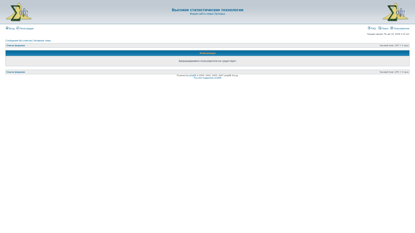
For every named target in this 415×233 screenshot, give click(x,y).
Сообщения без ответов (18, 40)
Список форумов (15, 45)
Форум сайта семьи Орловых (207, 13)
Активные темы (42, 40)
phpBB (192, 75)
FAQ (373, 28)
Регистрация (26, 28)
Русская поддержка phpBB (207, 78)
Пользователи (401, 28)
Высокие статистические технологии (207, 10)
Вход (11, 28)
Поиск (384, 28)
